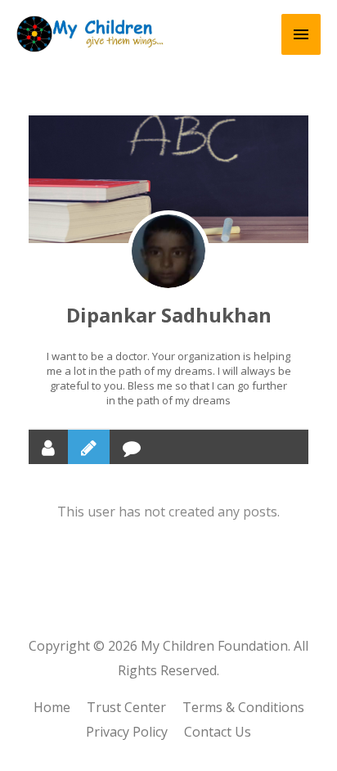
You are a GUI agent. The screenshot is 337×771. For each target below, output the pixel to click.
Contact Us (217, 732)
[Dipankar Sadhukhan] (168, 251)
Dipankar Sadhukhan (169, 314)
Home (52, 707)
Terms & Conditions (243, 707)
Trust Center (126, 707)
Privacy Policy (127, 732)
